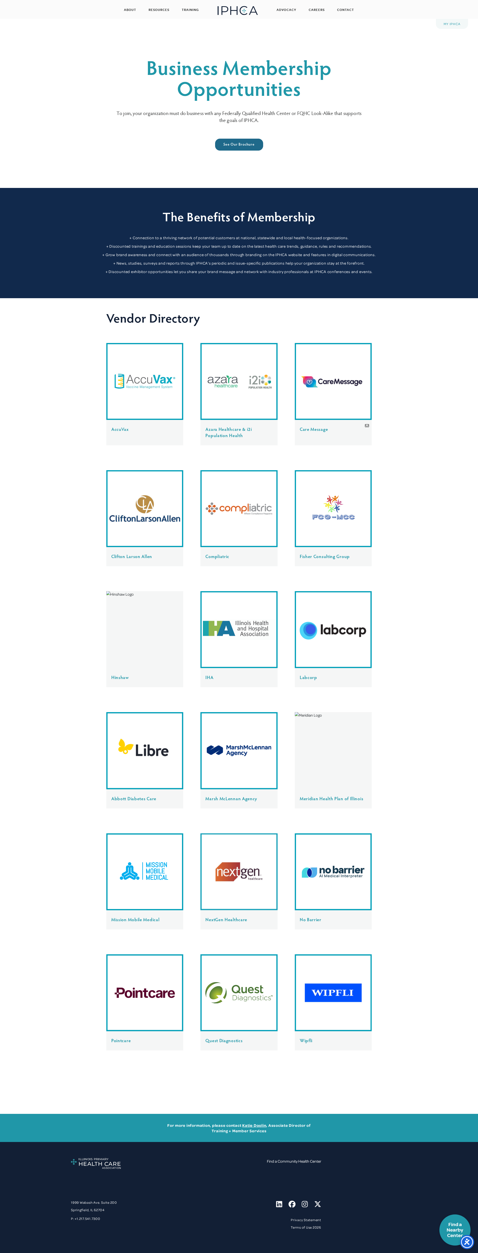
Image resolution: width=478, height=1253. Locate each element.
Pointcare (121, 1040)
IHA (209, 677)
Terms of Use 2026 (306, 1227)
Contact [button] (345, 10)
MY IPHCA (452, 24)
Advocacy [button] (286, 10)
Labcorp (308, 677)
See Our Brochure (238, 144)
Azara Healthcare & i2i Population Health (228, 432)
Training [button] (190, 10)
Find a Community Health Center (294, 1161)
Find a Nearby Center (455, 1230)
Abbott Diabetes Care (133, 798)
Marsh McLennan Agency (231, 798)
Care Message (314, 429)
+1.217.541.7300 (87, 1218)
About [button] (130, 10)
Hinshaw (120, 677)
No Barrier (310, 919)
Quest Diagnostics (223, 1040)
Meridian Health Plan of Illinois (331, 798)
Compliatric (217, 556)
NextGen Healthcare (226, 919)
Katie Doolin (254, 1125)
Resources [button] (159, 10)
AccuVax (120, 429)
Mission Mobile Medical (135, 919)
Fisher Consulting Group (325, 556)
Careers (317, 10)
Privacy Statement (306, 1220)
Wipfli (306, 1040)
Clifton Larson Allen (131, 556)
